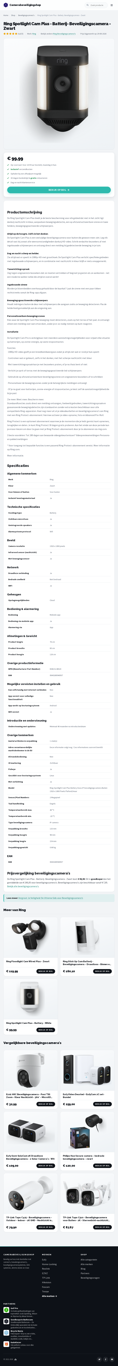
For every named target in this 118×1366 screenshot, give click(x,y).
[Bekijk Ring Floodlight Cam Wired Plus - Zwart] (31, 937)
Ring (34, 33)
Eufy (44, 1259)
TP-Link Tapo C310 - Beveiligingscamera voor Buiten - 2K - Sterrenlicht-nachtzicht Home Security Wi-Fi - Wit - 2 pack (85, 1220)
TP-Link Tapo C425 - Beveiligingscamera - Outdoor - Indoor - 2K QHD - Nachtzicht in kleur (29, 1220)
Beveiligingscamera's (26, 15)
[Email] (112, 1359)
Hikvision (46, 1282)
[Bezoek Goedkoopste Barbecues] (6, 1321)
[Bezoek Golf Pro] (6, 1310)
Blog (83, 1268)
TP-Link (46, 1277)
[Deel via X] (99, 1359)
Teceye (45, 1291)
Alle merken (87, 1264)
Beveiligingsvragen (90, 1277)
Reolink (46, 1268)
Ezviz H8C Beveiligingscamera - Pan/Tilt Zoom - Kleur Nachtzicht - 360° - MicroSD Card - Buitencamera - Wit (28, 1097)
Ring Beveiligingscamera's (64, 33)
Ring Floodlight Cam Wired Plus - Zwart (27, 961)
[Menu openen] (112, 5)
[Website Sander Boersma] (15, 1359)
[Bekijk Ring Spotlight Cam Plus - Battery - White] (31, 999)
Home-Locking (49, 1264)
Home (5, 15)
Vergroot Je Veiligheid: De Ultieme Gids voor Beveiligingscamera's (50, 898)
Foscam (46, 1286)
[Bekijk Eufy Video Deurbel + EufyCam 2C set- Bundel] (87, 1070)
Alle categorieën (89, 1259)
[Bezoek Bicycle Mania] (6, 1333)
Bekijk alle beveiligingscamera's (23, 886)
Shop (13, 15)
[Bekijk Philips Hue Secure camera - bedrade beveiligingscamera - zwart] (87, 1132)
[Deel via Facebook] (105, 1359)
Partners (85, 1273)
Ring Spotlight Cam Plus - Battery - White (28, 1023)
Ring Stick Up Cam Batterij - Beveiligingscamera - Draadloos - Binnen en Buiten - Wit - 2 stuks (87, 964)
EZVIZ (45, 1273)
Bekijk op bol (57, 190)
